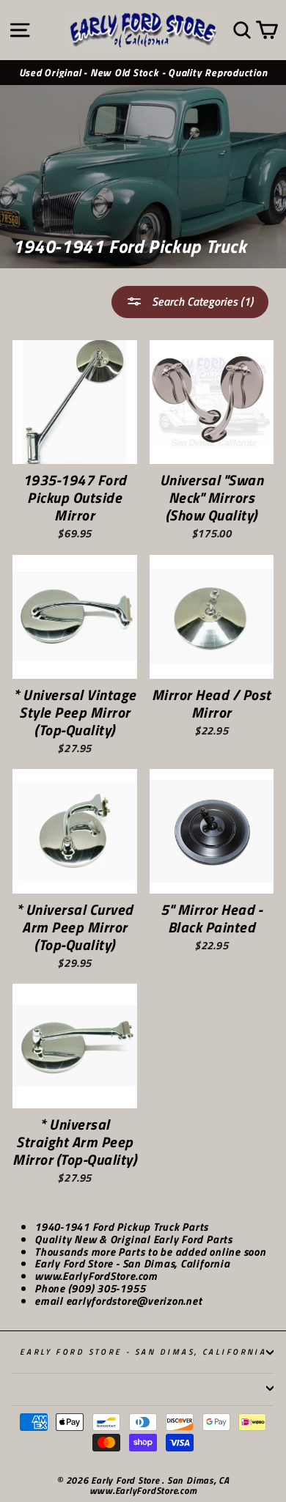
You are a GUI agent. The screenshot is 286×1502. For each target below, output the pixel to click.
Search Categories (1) (201, 301)
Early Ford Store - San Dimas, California (143, 1351)
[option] (143, 72)
